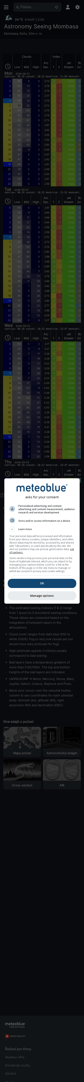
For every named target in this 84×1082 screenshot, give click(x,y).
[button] (42, 529)
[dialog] (42, 541)
